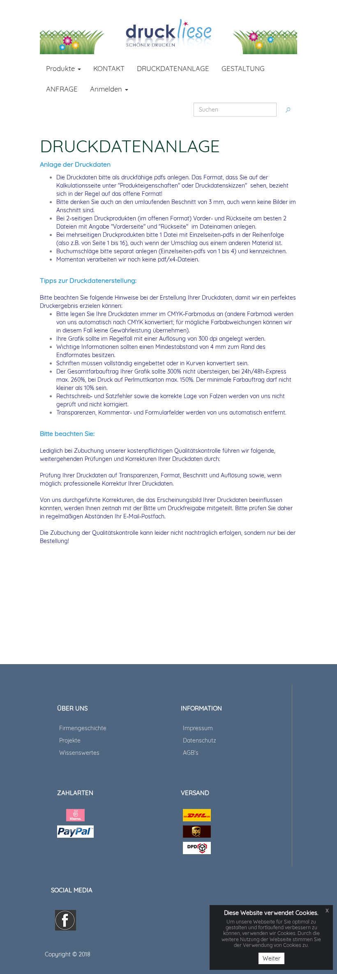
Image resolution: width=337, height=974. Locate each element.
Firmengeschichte (82, 728)
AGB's (191, 752)
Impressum (198, 728)
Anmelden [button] (107, 89)
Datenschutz (199, 740)
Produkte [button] (61, 68)
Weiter (271, 958)
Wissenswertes (79, 752)
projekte (70, 740)
